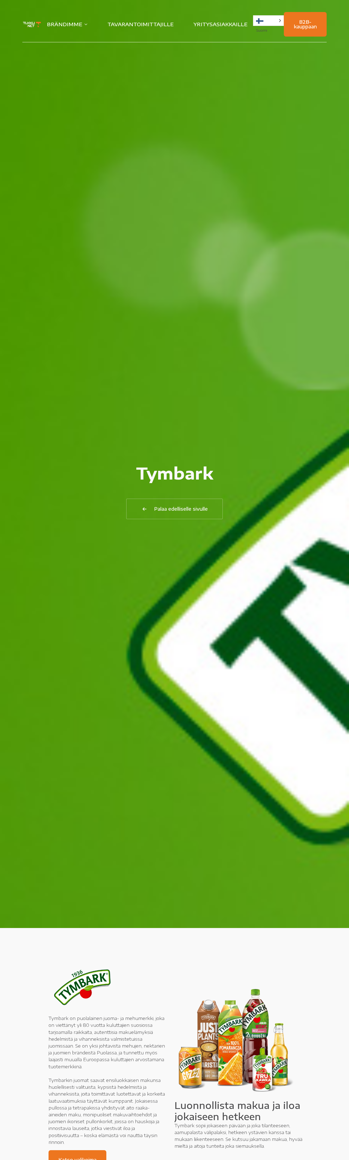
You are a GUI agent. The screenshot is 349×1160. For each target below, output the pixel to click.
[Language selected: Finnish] (268, 20)
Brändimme (64, 24)
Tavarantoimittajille (140, 24)
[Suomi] (268, 20)
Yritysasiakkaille (221, 24)
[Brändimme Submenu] (87, 24)
